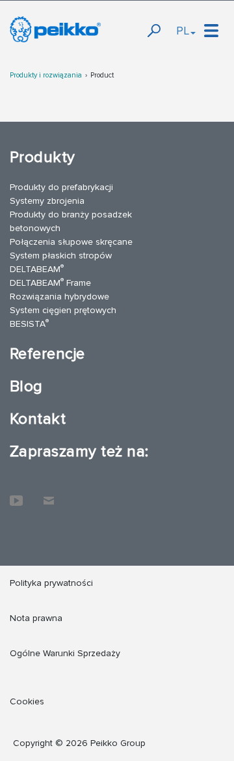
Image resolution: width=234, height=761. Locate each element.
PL (182, 30)
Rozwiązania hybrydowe (59, 296)
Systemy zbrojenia (47, 200)
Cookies (27, 701)
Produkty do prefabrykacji (61, 187)
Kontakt (38, 418)
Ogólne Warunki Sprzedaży (65, 653)
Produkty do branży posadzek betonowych (71, 221)
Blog (26, 386)
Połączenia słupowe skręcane (71, 241)
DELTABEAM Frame (50, 282)
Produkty (42, 157)
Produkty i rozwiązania (46, 75)
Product (102, 75)
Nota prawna (36, 618)
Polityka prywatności (51, 582)
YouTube (16, 494)
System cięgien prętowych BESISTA (63, 317)
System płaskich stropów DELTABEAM (61, 262)
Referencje (47, 353)
